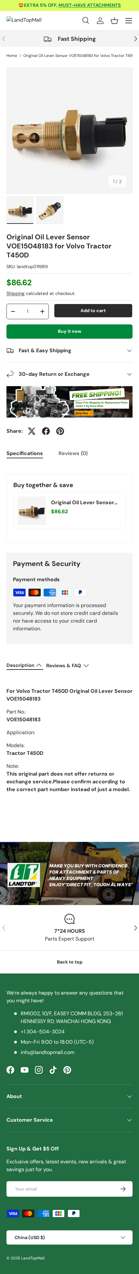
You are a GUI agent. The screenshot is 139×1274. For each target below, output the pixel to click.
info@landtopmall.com (47, 1052)
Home (11, 56)
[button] (114, 21)
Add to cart (93, 310)
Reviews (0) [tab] (73, 453)
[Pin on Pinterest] (60, 431)
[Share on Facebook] (46, 431)
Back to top (69, 962)
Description (20, 665)
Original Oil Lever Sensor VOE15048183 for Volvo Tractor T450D (80, 56)
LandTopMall (33, 1258)
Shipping (15, 293)
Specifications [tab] (24, 453)
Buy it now (69, 331)
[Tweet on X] (32, 431)
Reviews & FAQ (63, 665)
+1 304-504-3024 (43, 1031)
